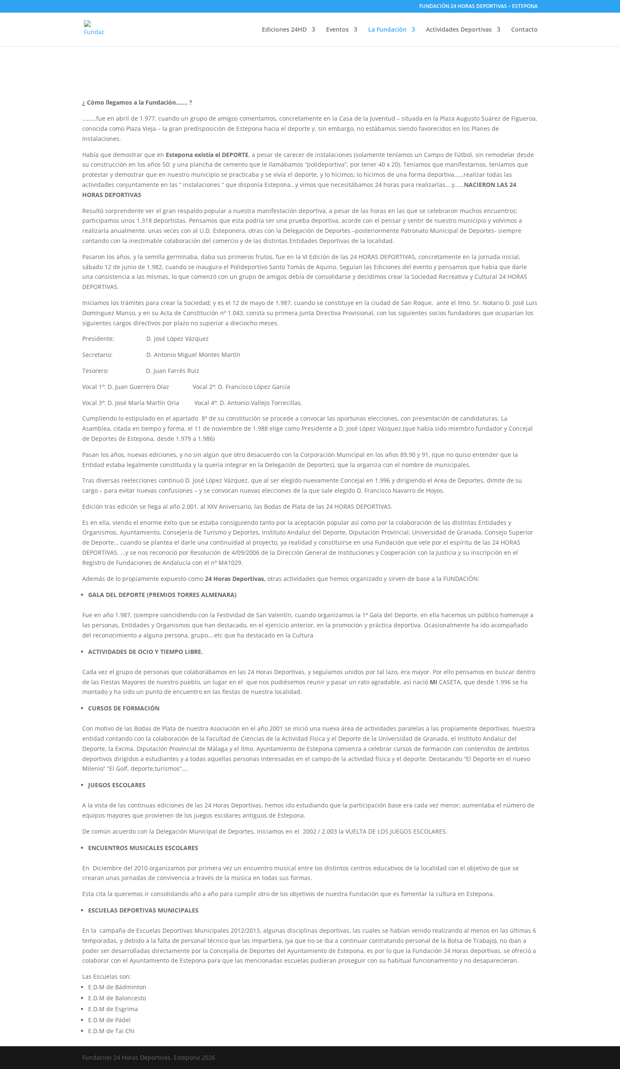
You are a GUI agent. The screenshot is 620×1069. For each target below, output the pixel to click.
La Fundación (387, 30)
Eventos (337, 30)
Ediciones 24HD (284, 30)
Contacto (524, 30)
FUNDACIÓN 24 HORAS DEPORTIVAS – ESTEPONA (478, 7)
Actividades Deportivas (459, 30)
